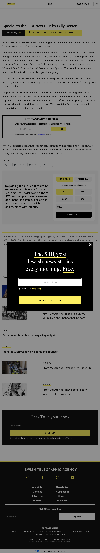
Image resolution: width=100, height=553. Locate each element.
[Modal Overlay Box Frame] (50, 276)
